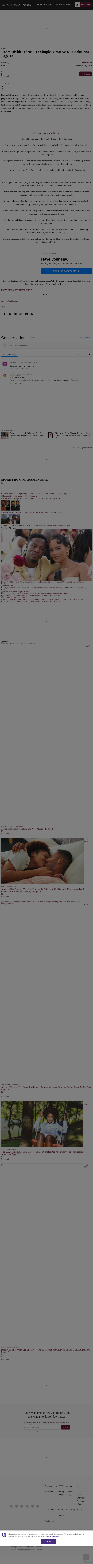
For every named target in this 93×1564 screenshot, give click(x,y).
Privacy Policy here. (53, 1536)
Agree (49, 1541)
